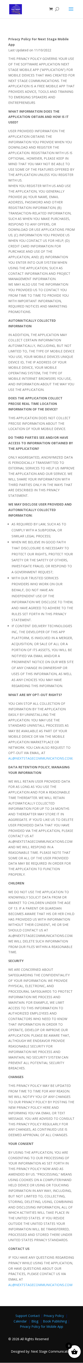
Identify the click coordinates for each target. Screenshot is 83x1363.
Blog (35, 1321)
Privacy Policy (55, 1315)
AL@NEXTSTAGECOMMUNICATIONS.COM (40, 758)
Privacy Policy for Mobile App (41, 1326)
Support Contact (27, 1315)
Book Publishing (55, 1321)
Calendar (21, 1321)
